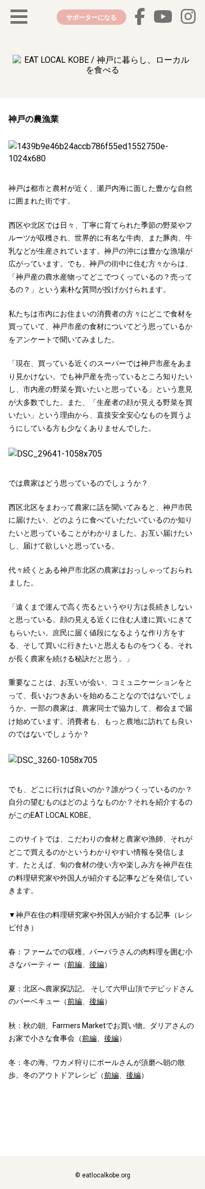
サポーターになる (91, 17)
